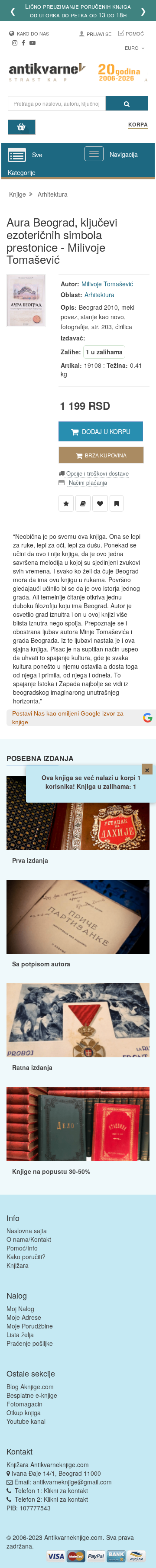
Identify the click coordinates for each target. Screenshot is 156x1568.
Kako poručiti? (26, 1256)
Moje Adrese (23, 1317)
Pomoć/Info (22, 1248)
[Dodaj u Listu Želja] (66, 503)
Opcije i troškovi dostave (97, 473)
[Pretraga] (126, 103)
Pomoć (135, 33)
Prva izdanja (30, 860)
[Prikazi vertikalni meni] (17, 155)
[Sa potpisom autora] (78, 917)
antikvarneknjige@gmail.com (72, 1481)
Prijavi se (99, 33)
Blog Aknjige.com (30, 1386)
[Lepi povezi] (78, 1124)
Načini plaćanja (87, 482)
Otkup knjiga (23, 1412)
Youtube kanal (26, 1421)
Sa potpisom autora (41, 963)
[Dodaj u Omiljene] (100, 503)
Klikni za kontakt (66, 1490)
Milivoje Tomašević (107, 283)
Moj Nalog (20, 1308)
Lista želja (20, 1334)
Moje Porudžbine (29, 1326)
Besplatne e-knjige (31, 1395)
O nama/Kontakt (28, 1239)
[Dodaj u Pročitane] (117, 503)
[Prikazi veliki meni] (94, 153)
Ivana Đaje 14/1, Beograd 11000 (56, 1473)
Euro (132, 47)
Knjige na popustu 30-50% (51, 1171)
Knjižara (17, 1265)
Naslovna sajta (26, 1230)
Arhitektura (53, 194)
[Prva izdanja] (78, 813)
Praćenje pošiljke (29, 1343)
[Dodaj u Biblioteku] (83, 503)
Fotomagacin (24, 1404)
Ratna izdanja (32, 1067)
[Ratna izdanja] (78, 1020)
